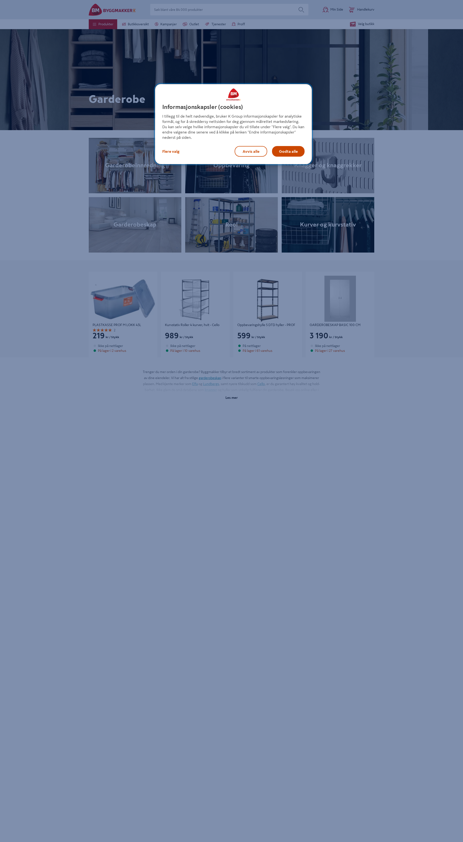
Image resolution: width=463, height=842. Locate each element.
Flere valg (170, 151)
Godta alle (288, 151)
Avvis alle (251, 151)
